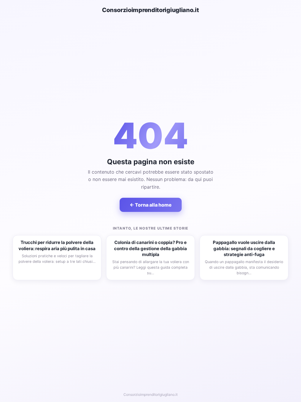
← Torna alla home (151, 205)
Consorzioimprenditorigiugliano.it (150, 10)
